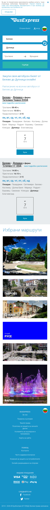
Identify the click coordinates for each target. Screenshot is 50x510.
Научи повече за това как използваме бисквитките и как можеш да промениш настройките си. (23, 5)
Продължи (9, 12)
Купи (25, 152)
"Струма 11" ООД (11, 165)
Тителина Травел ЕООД (15, 100)
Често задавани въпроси (25, 455)
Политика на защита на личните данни (25, 427)
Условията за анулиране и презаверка (25, 433)
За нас (25, 415)
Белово (6, 97)
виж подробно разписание (13, 103)
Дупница (17, 97)
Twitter (26, 499)
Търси (25, 65)
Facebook (26, 495)
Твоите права (25, 423)
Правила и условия (25, 419)
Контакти (25, 451)
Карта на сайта (25, 438)
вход (38, 28)
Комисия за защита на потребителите (25, 459)
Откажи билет (24, 28)
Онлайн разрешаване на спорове (25, 463)
